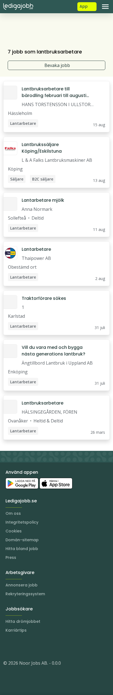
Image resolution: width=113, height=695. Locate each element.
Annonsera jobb (21, 585)
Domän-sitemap (22, 540)
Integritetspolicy (21, 522)
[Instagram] (7, 646)
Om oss (13, 513)
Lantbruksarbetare (42, 403)
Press (10, 557)
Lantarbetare (36, 249)
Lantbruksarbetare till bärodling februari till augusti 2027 (54, 92)
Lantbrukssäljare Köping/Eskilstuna (42, 147)
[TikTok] (40, 646)
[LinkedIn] (18, 646)
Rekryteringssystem (25, 594)
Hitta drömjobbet (22, 621)
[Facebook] (29, 646)
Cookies (13, 531)
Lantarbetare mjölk (43, 200)
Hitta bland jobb (21, 548)
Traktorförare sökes (44, 298)
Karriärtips (16, 630)
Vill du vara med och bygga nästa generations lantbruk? (53, 350)
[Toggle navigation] (105, 6)
